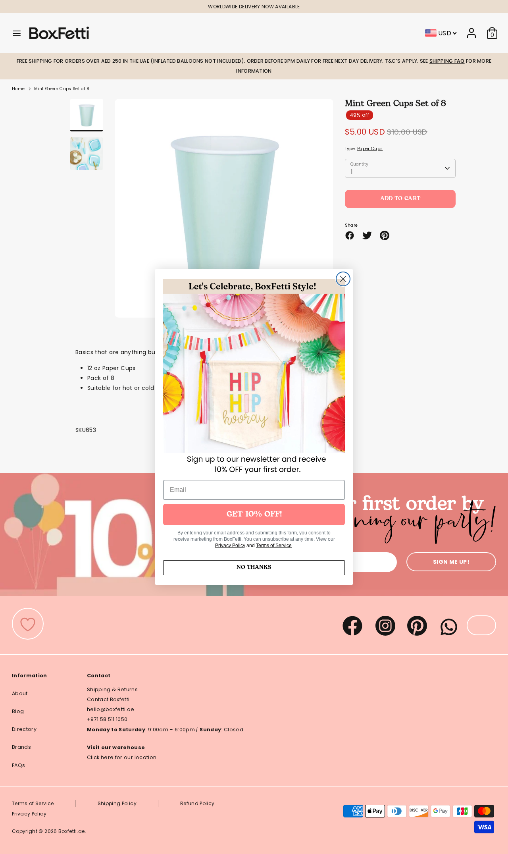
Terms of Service (274, 545)
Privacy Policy (230, 545)
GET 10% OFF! (254, 515)
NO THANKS (254, 568)
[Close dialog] (343, 279)
